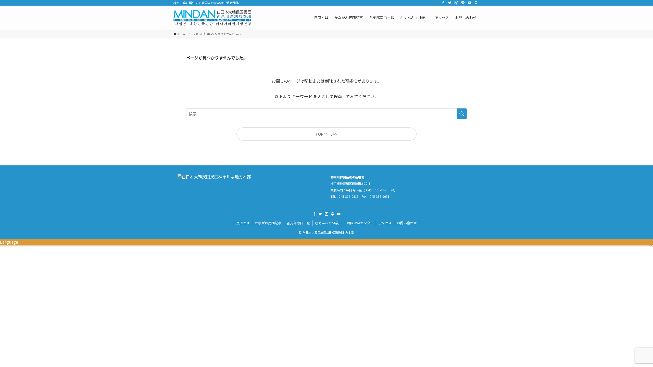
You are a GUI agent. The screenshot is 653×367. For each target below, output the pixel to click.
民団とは (243, 222)
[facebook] (443, 3)
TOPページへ (327, 134)
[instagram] (456, 3)
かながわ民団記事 (268, 222)
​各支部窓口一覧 (298, 222)
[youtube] (469, 3)
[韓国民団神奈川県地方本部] (212, 17)
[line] (463, 3)
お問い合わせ (407, 222)
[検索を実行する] (462, 113)
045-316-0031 (380, 196)
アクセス (385, 222)
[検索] (476, 3)
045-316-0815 (349, 196)
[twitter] (449, 3)
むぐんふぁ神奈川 (328, 222)
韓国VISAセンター (360, 222)
